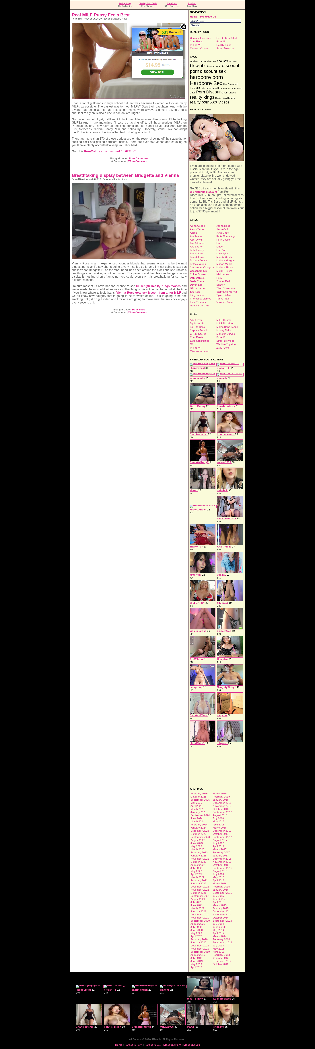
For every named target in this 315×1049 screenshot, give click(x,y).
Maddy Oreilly (224, 256)
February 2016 (221, 886)
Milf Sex (200, 87)
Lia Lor (220, 243)
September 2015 (222, 892)
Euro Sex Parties (199, 340)
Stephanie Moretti (226, 291)
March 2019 (220, 793)
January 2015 (221, 908)
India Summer (198, 302)
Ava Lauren (196, 246)
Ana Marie (196, 236)
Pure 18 (220, 41)
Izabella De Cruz (199, 305)
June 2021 (196, 905)
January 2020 (198, 942)
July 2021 (196, 902)
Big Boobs (233, 61)
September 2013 (222, 942)
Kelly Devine (223, 239)
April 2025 (196, 805)
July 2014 (218, 923)
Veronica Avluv (224, 302)
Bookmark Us (207, 16)
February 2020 (199, 939)
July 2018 (218, 818)
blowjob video (214, 66)
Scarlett (220, 284)
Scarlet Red (223, 281)
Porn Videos (229, 92)
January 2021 (198, 911)
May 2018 (218, 821)
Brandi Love (197, 256)
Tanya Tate (222, 298)
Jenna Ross (223, 225)
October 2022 (198, 861)
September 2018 (222, 812)
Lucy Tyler (222, 253)
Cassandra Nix (198, 270)
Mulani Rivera (224, 270)
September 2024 (200, 815)
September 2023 (200, 836)
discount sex (213, 71)
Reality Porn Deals (148, 3)
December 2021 (199, 886)
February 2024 (199, 824)
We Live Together (226, 344)
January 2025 (198, 812)
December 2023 (199, 830)
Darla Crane (197, 281)
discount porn (172, 1044)
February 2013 (221, 954)
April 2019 (196, 967)
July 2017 (218, 843)
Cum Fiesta (196, 41)
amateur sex (210, 61)
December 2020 (199, 914)
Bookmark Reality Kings (115, 19)
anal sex (222, 61)
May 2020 (196, 933)
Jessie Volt (222, 229)
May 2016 (218, 877)
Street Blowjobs (225, 48)
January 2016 (221, 889)
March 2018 (220, 827)
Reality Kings (125, 3)
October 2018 (221, 809)
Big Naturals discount (203, 191)
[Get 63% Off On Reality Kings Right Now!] (157, 77)
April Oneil (196, 239)
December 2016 (222, 858)
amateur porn (196, 61)
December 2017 (222, 830)
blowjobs (198, 65)
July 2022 (196, 868)
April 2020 (196, 936)
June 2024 (196, 818)
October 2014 (221, 917)
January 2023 (198, 855)
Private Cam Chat (226, 37)
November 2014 (222, 914)
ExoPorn (192, 3)
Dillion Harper (198, 288)
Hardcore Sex (206, 83)
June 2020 (196, 930)
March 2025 (197, 809)
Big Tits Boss (197, 326)
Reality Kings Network (225, 98)
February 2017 (221, 852)
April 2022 (196, 874)
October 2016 (221, 864)
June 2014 (219, 926)
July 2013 (218, 945)
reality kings (202, 97)
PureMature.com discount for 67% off (109, 151)
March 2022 (197, 877)
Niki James (222, 274)
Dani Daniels (197, 277)
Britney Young (198, 263)
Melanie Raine (224, 267)
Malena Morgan (225, 260)
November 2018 (222, 805)
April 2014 (218, 933)
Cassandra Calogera (202, 267)
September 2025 (200, 799)
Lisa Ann (221, 250)
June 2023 (196, 843)
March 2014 (220, 936)
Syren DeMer (224, 295)
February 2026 (199, 793)
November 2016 (222, 861)
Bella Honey (197, 250)
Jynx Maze (222, 232)
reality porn (199, 102)
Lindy (219, 246)
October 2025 (198, 796)
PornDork (172, 3)
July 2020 (196, 926)
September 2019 (200, 951)
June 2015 (219, 899)
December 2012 (222, 961)
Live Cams (228, 84)
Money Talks (223, 330)
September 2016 (222, 868)
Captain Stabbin (199, 330)
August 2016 (220, 871)
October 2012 (221, 964)
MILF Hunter (223, 319)
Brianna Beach (198, 260)
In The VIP (196, 44)
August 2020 (197, 923)
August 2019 (197, 954)
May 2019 (196, 964)
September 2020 (200, 920)
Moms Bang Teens (227, 326)
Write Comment (137, 161)
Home (193, 16)
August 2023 (197, 840)
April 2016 (218, 880)
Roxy (219, 277)
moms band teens (215, 88)
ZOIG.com (222, 347)
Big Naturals (197, 323)
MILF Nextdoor (225, 323)
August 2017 (220, 840)
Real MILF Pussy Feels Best (101, 14)
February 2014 (221, 939)
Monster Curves (199, 48)
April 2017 (218, 846)
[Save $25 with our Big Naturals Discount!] (217, 160)
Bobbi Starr (196, 253)
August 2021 (197, 899)
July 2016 (218, 874)
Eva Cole (195, 291)
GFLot (193, 344)
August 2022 (197, 864)
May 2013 (218, 948)
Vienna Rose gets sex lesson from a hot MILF (148, 292)
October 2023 (198, 833)
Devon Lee (196, 284)
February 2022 (199, 880)
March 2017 (220, 849)
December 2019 (199, 945)
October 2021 (198, 892)
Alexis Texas (197, 229)
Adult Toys (196, 319)
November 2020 (199, 917)
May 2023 (196, 846)
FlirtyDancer (197, 295)
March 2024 (197, 821)
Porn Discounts (138, 158)
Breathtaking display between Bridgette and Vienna (125, 175)
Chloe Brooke (198, 274)
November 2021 (199, 889)
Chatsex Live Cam (200, 37)
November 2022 (199, 858)
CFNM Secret (198, 333)
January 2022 (198, 883)
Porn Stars (138, 309)
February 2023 (199, 852)
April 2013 (218, 951)
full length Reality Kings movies (158, 286)
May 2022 (196, 871)
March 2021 (197, 908)
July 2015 (218, 895)
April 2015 (218, 902)
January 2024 (198, 827)
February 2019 (221, 796)
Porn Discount (209, 92)
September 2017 (222, 836)
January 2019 (221, 799)
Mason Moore (224, 263)
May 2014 (218, 930)
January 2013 (221, 957)
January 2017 (221, 855)
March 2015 (220, 905)
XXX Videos (219, 102)
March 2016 (220, 883)
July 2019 (196, 957)
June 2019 (196, 961)
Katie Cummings (225, 236)
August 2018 (220, 815)
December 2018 (222, 802)
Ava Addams (197, 243)
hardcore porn (206, 77)
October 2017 (221, 833)
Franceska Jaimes (200, 298)
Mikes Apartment (199, 351)
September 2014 (222, 920)
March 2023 (197, 849)
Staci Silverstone (226, 288)
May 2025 (196, 802)
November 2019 (199, 948)
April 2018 (218, 824)
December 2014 (222, 911)
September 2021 (200, 895)
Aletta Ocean (197, 225)
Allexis (193, 232)
